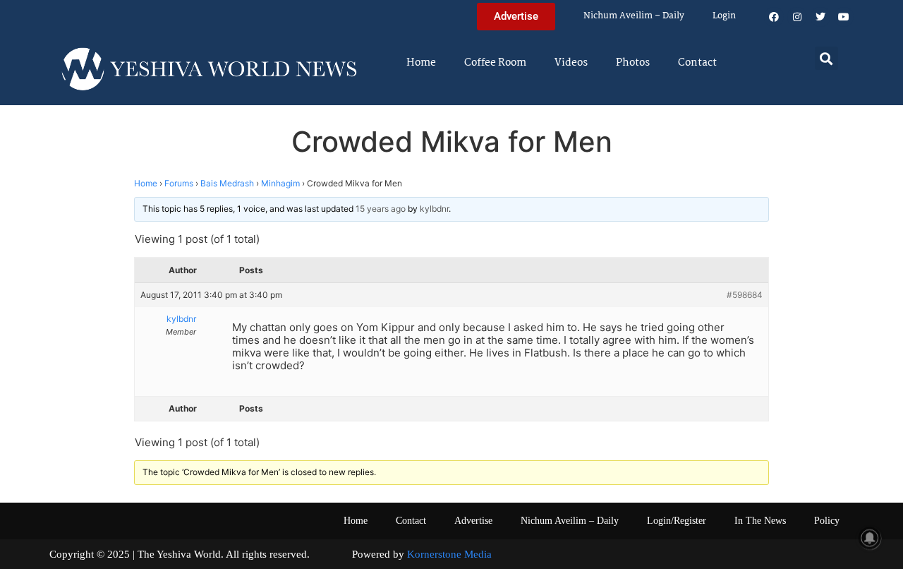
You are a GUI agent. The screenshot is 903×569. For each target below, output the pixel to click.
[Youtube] (844, 17)
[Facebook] (774, 17)
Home (421, 62)
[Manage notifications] (870, 538)
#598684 (745, 294)
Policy (827, 520)
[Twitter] (820, 17)
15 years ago (381, 208)
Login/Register (676, 520)
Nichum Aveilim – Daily (633, 15)
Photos (633, 62)
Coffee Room (495, 62)
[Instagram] (797, 17)
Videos (571, 62)
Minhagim (280, 183)
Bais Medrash (227, 183)
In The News (760, 520)
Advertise (473, 520)
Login (724, 15)
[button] (826, 58)
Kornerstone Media (449, 554)
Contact (697, 62)
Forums (178, 183)
